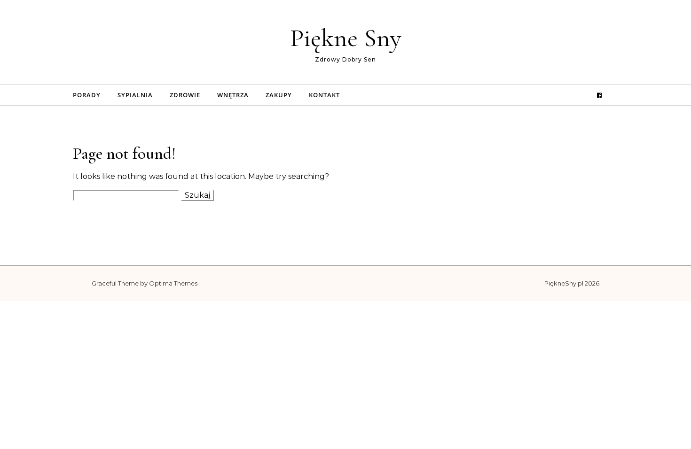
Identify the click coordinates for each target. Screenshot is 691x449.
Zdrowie (185, 95)
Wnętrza (233, 95)
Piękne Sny (345, 38)
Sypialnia (135, 95)
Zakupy (279, 95)
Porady (87, 95)
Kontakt (324, 95)
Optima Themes (173, 283)
